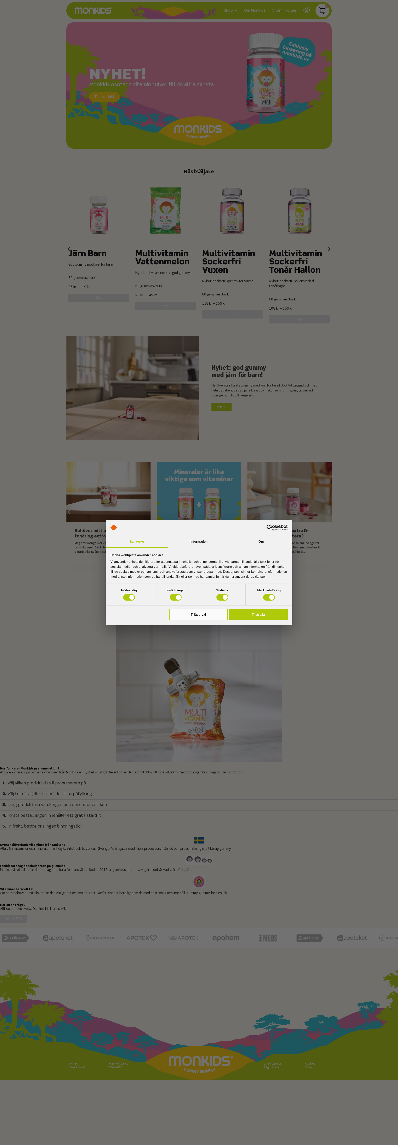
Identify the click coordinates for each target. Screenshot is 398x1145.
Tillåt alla (258, 614)
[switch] (176, 597)
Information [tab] (199, 541)
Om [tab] (261, 541)
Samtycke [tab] (137, 541)
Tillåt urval (198, 614)
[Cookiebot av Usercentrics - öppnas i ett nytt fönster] (269, 528)
